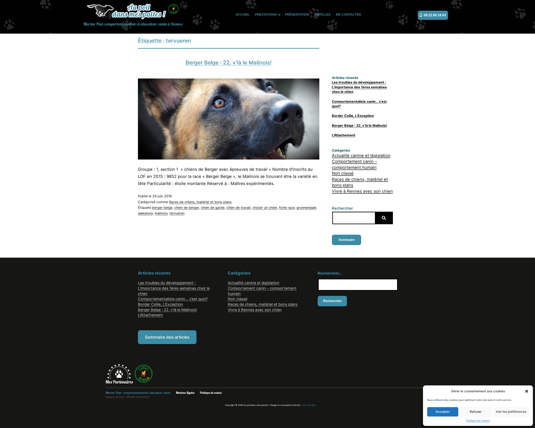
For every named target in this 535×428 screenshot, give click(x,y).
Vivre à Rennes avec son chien (362, 191)
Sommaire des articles (167, 337)
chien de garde (212, 207)
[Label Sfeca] (143, 373)
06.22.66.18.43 (434, 15)
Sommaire (347, 240)
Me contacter (348, 14)
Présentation (297, 14)
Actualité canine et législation (361, 155)
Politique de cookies (478, 420)
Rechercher (342, 208)
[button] (527, 391)
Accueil (243, 14)
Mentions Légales (185, 392)
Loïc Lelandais (308, 405)
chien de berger (186, 207)
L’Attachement (343, 135)
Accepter (443, 412)
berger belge (162, 207)
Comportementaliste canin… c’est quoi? (173, 299)
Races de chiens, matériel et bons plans (200, 202)
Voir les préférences (511, 412)
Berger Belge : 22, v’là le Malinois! (229, 62)
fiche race (287, 207)
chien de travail (238, 207)
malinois (161, 213)
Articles (322, 14)
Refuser (476, 412)
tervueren (177, 213)
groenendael (306, 207)
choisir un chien (264, 207)
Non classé (343, 173)
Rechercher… (330, 273)
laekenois (145, 213)
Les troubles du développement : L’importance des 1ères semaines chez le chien (359, 87)
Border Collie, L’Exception (353, 116)
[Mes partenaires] (120, 373)
